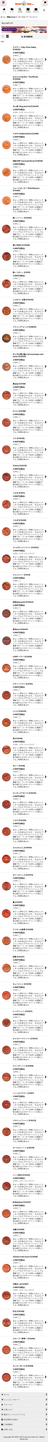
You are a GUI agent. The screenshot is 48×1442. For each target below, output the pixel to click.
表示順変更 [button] (28, 37)
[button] (3, 3)
